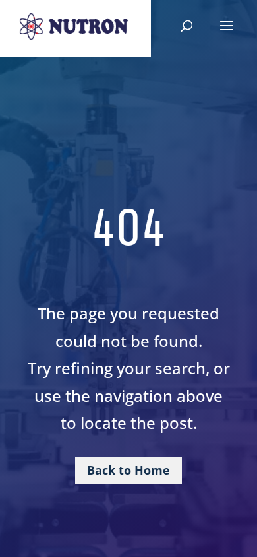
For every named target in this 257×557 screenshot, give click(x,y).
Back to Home (128, 470)
